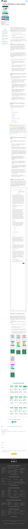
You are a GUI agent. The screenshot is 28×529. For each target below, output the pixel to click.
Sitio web (2, 447)
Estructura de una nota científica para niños (5, 36)
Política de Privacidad (12, 520)
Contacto (24, 520)
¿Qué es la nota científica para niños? (5, 31)
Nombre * (2, 442)
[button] (26, 1)
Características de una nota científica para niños (4, 33)
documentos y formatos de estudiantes (20, 39)
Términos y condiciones (5, 520)
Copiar (23, 263)
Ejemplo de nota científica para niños (5, 41)
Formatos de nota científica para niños (5, 43)
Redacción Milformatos (11, 426)
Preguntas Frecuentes (19, 520)
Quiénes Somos (14, 521)
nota (16, 27)
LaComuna (16, 523)
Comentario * (3, 433)
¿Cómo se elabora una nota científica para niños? (5, 39)
